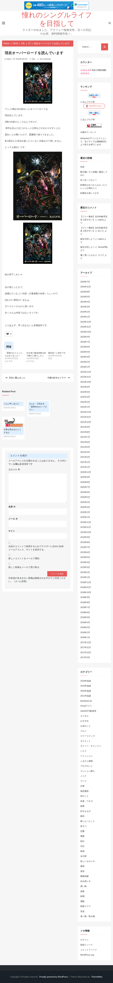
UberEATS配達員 (88, 711)
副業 (82, 806)
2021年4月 (85, 452)
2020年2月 (85, 512)
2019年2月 (85, 572)
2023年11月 (85, 327)
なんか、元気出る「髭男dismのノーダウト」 (38, 407)
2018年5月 (85, 617)
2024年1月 (85, 317)
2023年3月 (85, 357)
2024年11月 (85, 286)
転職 (82, 896)
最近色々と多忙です (57, 353)
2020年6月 (85, 492)
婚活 (82, 816)
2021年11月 (85, 417)
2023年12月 (85, 322)
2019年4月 (85, 562)
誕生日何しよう (87, 239)
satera (8, 59)
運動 (82, 901)
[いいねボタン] (8, 334)
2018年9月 (85, 597)
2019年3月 (85, 567)
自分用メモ (85, 881)
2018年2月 (85, 632)
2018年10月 (85, 592)
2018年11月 (85, 587)
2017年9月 (85, 657)
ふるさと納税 (86, 761)
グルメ (83, 731)
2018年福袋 (85, 681)
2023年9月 (85, 337)
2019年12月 (85, 522)
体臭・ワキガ (86, 801)
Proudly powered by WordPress (53, 977)
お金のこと (85, 726)
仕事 (82, 786)
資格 (82, 891)
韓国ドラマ (85, 906)
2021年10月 (85, 422)
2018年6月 (85, 612)
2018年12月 (85, 582)
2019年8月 (85, 542)
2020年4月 (85, 502)
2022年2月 (85, 402)
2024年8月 (85, 292)
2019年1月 (85, 577)
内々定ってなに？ (88, 180)
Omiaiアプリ (86, 706)
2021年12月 (85, 412)
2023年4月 (85, 352)
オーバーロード (38, 109)
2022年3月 (85, 397)
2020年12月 (85, 472)
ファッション (86, 756)
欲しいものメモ (87, 861)
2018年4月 (85, 622)
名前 (12, 506)
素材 (82, 866)
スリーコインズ (87, 736)
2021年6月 (85, 442)
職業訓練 (84, 876)
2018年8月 (85, 602)
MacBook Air (86, 701)
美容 (82, 871)
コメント (14, 469)
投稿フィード (86, 945)
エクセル (84, 716)
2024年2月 (85, 312)
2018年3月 (85, 627)
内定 (82, 167)
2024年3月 (85, 307)
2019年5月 (85, 557)
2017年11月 (85, 647)
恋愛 (82, 831)
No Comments (45, 59)
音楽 (82, 911)
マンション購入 (87, 771)
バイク (83, 751)
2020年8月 (85, 482)
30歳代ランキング (88, 132)
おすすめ (84, 721)
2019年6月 (85, 552)
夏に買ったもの (87, 255)
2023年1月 (85, 367)
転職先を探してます (89, 193)
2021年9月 (85, 427)
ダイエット (85, 741)
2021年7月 (85, 437)
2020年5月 (85, 497)
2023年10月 (85, 332)
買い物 (83, 886)
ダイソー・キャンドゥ (90, 746)
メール (13, 519)
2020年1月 (85, 517)
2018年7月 (85, 607)
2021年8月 (85, 432)
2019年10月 (85, 532)
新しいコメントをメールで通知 (23, 558)
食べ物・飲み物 (87, 916)
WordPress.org (87, 955)
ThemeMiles (96, 977)
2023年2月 (85, 362)
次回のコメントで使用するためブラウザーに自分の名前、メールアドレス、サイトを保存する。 (37, 548)
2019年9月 (85, 537)
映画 (82, 851)
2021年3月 (85, 457)
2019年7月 (85, 547)
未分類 (83, 856)
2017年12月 (85, 642)
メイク (83, 776)
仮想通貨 (84, 791)
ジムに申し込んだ (11, 404)
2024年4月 (85, 302)
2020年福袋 (85, 691)
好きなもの (85, 811)
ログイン (84, 940)
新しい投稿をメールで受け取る (23, 567)
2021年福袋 (85, 696)
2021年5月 (85, 447)
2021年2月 (85, 462)
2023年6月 (85, 347)
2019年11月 (85, 527)
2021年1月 (85, 467)
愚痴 (82, 836)
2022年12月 (85, 372)
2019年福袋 (85, 686)
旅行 (82, 841)
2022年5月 (85, 392)
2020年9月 (85, 477)
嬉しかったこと (87, 821)
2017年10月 (85, 652)
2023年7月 (85, 342)
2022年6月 (85, 387)
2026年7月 (85, 282)
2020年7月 (85, 487)
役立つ (83, 826)
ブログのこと (86, 766)
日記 (33, 59)
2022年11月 (85, 377)
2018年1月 (85, 637)
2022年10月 (85, 382)
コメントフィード (88, 950)
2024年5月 (85, 297)
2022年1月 (85, 407)
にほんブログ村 (87, 102)
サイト (11, 531)
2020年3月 (85, 507)
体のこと (84, 796)
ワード (83, 781)
